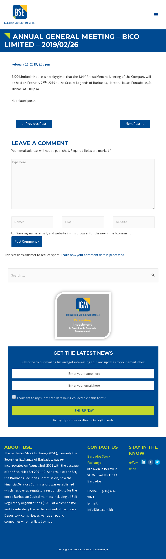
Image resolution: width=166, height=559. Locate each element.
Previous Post (33, 123)
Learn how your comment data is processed (92, 255)
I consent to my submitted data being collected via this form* (61, 398)
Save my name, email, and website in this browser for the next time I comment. (73, 233)
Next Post (135, 123)
